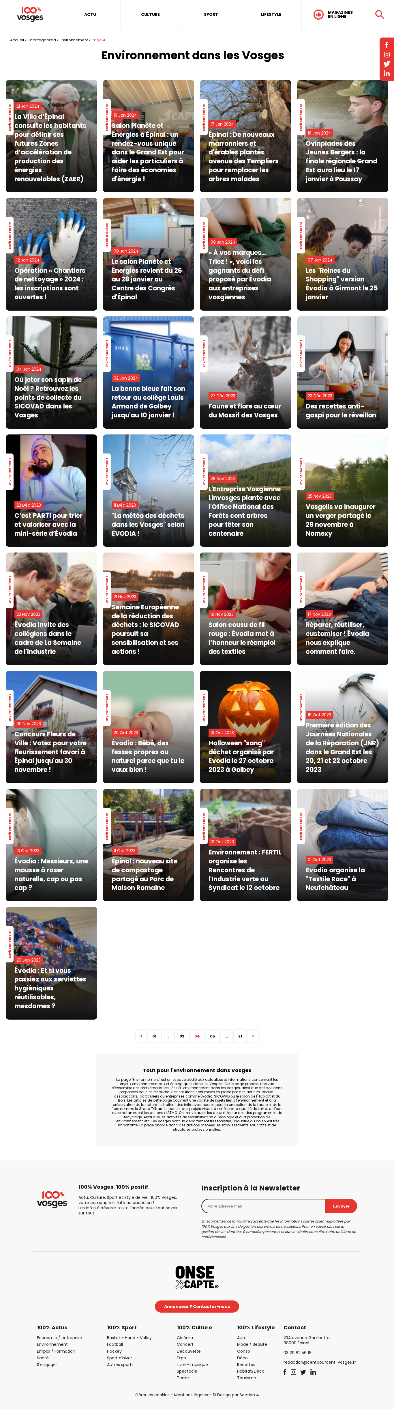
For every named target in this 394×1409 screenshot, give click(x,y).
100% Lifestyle (256, 1327)
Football (115, 1344)
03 (181, 1036)
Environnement (74, 40)
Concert (185, 1344)
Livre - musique (192, 1364)
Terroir (183, 1378)
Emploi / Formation (56, 1351)
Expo (181, 1358)
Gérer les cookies (152, 1395)
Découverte (189, 1351)
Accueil (17, 40)
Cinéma (185, 1338)
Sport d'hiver (119, 1358)
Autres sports (120, 1364)
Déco (242, 1358)
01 (154, 1036)
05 (212, 1036)
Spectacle (187, 1371)
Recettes (246, 1364)
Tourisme (246, 1378)
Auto (242, 1338)
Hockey (114, 1351)
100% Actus (52, 1327)
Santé (43, 1358)
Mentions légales (191, 1395)
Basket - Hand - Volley (129, 1338)
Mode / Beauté (252, 1344)
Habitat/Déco (250, 1371)
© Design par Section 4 (236, 1395)
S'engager (47, 1364)
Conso (243, 1351)
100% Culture (194, 1327)
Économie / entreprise (59, 1338)
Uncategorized (42, 40)
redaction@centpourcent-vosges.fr (320, 1362)
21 (240, 1036)
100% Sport (122, 1327)
